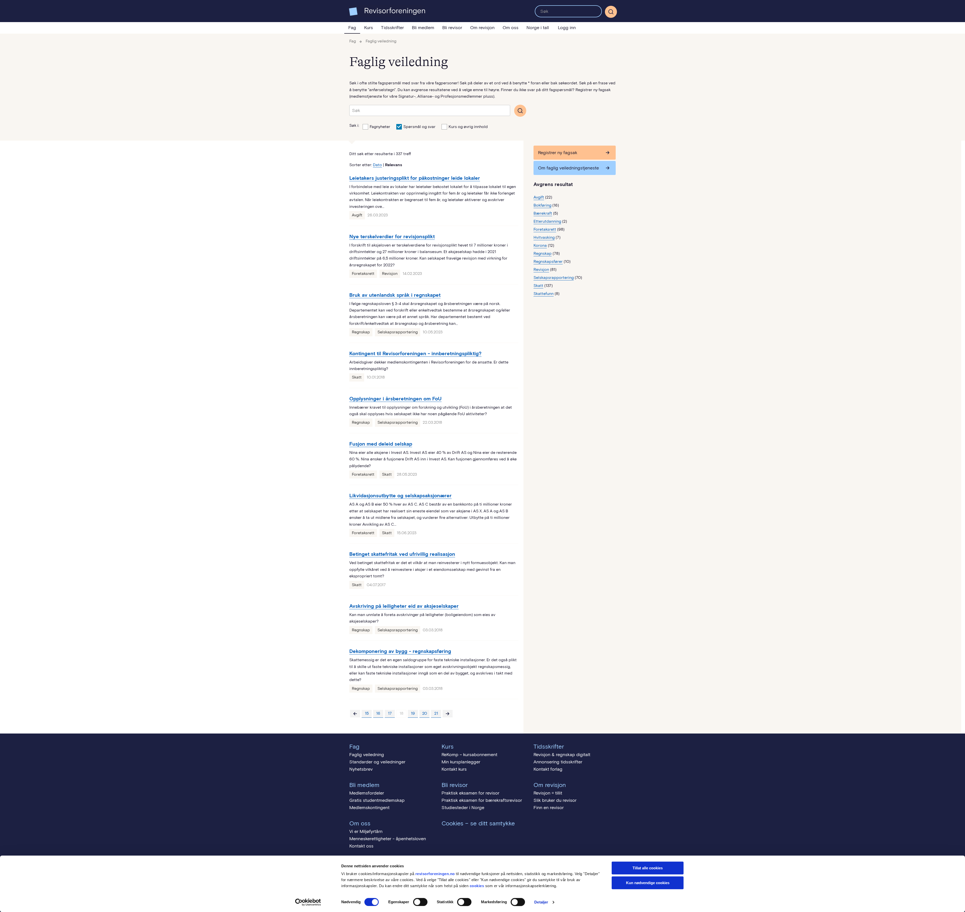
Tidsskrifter (392, 27)
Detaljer (541, 902)
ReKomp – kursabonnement (469, 754)
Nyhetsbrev (361, 769)
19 (413, 713)
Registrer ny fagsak (557, 152)
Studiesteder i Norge (463, 807)
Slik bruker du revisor (555, 800)
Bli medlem (423, 27)
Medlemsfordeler (366, 793)
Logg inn (567, 27)
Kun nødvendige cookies (647, 883)
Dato (377, 164)
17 (390, 713)
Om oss (510, 27)
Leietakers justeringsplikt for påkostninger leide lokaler (414, 178)
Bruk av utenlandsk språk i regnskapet (395, 295)
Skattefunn (544, 293)
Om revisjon (482, 27)
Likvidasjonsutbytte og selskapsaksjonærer (400, 496)
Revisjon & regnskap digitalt (562, 754)
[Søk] (568, 11)
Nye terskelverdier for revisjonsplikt (392, 236)
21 (436, 713)
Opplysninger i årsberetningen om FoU (395, 399)
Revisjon (390, 273)
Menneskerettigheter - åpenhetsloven (387, 838)
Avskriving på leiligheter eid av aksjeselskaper (404, 606)
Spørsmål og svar (419, 126)
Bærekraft (543, 213)
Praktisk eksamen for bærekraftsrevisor (482, 800)
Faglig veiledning (381, 41)
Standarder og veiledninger (377, 762)
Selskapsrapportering (397, 332)
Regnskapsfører (548, 261)
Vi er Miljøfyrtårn (365, 831)
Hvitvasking (544, 237)
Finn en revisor (549, 807)
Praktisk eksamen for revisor (470, 793)
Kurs (368, 27)
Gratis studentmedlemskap (377, 800)
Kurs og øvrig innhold (468, 126)
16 (378, 713)
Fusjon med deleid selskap (380, 444)
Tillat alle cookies (648, 868)
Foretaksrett (363, 273)
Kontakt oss (361, 846)
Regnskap (361, 332)
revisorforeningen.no (435, 874)
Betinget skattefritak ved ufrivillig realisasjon (402, 554)
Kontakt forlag (548, 769)
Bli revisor (452, 27)
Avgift (357, 215)
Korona (540, 245)
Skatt (357, 377)
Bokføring (542, 205)
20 (424, 713)
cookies (477, 886)
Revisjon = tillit (548, 793)
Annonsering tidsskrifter (558, 762)
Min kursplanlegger (461, 762)
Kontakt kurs (454, 769)
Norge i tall (537, 27)
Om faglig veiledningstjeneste (568, 168)
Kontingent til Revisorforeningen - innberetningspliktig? (415, 353)
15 (367, 713)
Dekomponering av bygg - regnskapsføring (400, 651)
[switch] (420, 902)
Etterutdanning (547, 221)
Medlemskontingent (369, 807)
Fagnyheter (380, 126)
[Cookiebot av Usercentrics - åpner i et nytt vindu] (308, 902)
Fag (352, 27)
